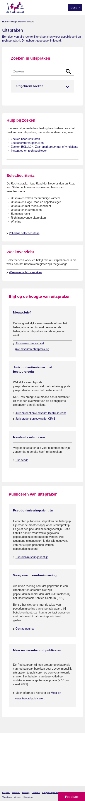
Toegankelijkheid (50, 792)
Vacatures (7, 797)
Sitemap (16, 792)
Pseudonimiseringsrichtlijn (31, 557)
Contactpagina (24, 628)
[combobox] (42, 71)
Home (5, 21)
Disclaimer (29, 797)
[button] (42, 86)
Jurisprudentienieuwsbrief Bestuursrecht (40, 413)
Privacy (25, 792)
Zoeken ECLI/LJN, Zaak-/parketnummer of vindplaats (44, 146)
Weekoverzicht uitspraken (25, 272)
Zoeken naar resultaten (25, 139)
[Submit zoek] (68, 71)
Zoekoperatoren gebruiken (27, 142)
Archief (17, 797)
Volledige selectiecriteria (24, 233)
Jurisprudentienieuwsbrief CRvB (35, 418)
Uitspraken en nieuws (22, 21)
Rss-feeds (21, 460)
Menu (74, 7)
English (6, 792)
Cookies (36, 792)
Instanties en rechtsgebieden (29, 150)
